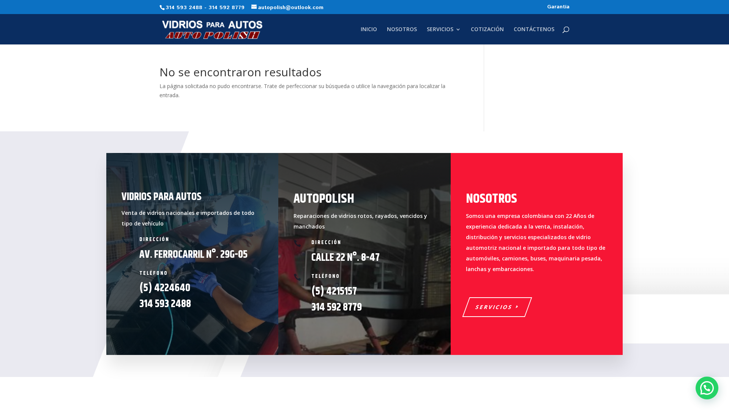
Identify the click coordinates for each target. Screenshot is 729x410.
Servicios (494, 307)
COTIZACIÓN (487, 30)
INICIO (369, 30)
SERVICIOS (440, 30)
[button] (707, 388)
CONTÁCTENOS (534, 30)
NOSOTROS (402, 30)
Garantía (558, 7)
